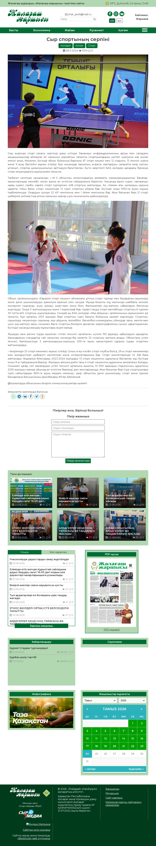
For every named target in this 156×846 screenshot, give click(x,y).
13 (114, 738)
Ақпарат (65, 45)
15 (132, 738)
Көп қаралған (58, 552)
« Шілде (90, 769)
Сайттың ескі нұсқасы (36, 829)
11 (96, 738)
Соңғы (25, 552)
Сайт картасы (114, 797)
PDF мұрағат (112, 629)
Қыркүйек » (136, 769)
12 (105, 738)
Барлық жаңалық (41, 625)
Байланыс (141, 15)
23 (141, 746)
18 (96, 746)
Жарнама (142, 19)
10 (87, 738)
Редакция (112, 793)
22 (132, 746)
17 (87, 746)
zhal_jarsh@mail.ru (79, 14)
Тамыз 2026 (114, 709)
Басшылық (112, 789)
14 (123, 738)
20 (114, 746)
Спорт (92, 45)
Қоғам (123, 30)
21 (123, 746)
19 (105, 746)
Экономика (41, 30)
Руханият (97, 30)
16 (141, 738)
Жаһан (70, 30)
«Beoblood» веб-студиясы (33, 838)
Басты (13, 30)
